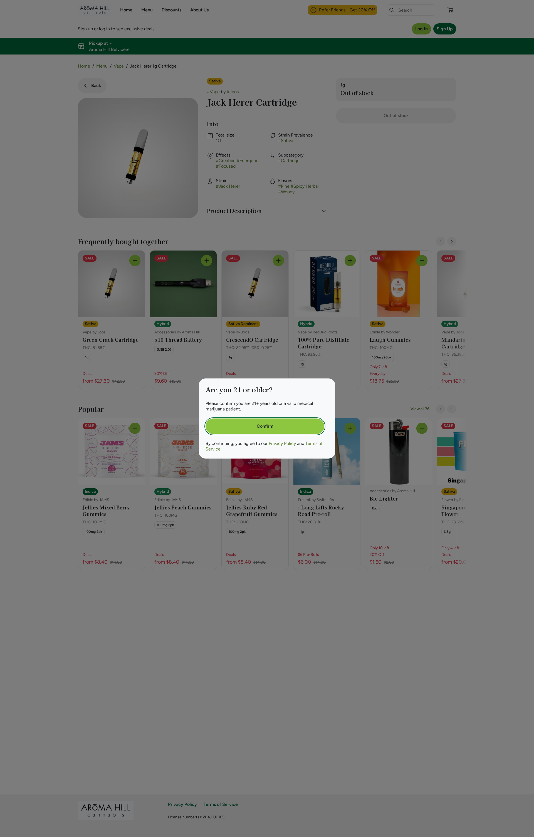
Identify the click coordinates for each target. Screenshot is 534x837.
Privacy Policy (282, 443)
